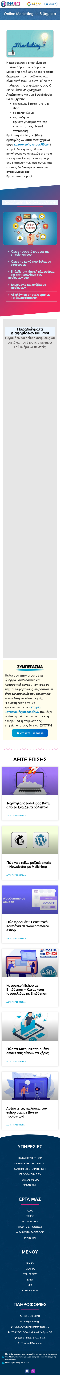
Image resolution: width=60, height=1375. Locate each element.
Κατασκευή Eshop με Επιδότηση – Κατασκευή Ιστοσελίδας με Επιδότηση (26, 989)
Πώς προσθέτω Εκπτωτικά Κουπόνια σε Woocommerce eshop (27, 926)
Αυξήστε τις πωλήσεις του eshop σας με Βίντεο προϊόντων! (26, 1112)
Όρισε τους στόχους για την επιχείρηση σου (30, 253)
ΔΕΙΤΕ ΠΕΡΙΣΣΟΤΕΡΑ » (16, 816)
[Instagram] (33, 1371)
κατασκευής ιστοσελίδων (31, 144)
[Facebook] (27, 1371)
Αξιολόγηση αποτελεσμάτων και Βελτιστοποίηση (30, 296)
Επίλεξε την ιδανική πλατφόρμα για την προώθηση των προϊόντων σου (31, 274)
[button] (50, 4)
